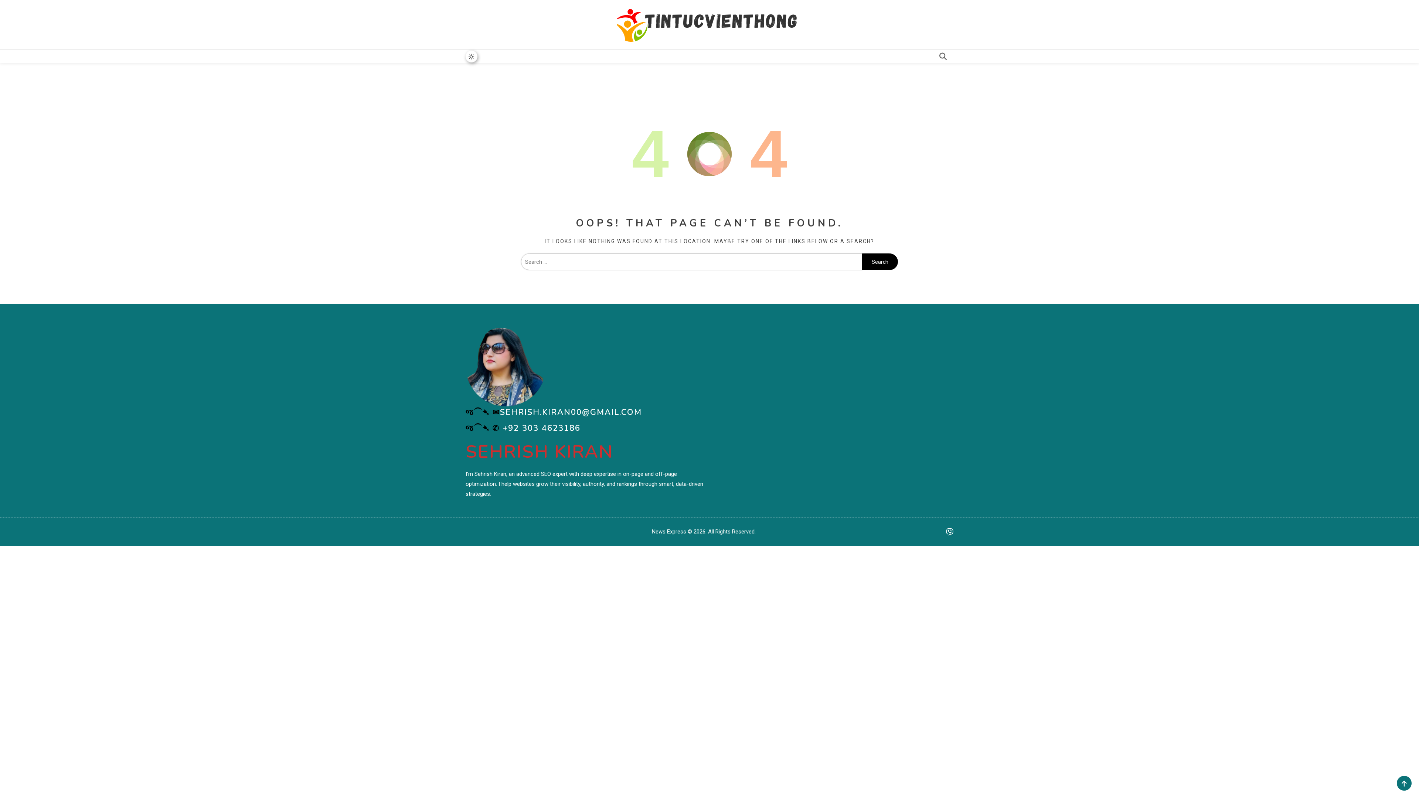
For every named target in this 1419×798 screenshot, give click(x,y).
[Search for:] (691, 262)
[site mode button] (471, 56)
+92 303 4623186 (542, 428)
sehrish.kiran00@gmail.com (571, 412)
